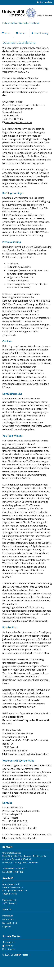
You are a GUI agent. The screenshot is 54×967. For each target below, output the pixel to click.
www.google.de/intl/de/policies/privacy (23, 607)
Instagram (10, 949)
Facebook (10, 942)
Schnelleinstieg (41, 33)
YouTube (9, 945)
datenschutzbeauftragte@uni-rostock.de (27, 754)
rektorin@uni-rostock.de (18, 122)
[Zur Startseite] (27, 13)
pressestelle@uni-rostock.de (20, 828)
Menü (7, 33)
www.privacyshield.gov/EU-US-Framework (24, 620)
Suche (22, 33)
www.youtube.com (12, 447)
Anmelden (45, 2)
